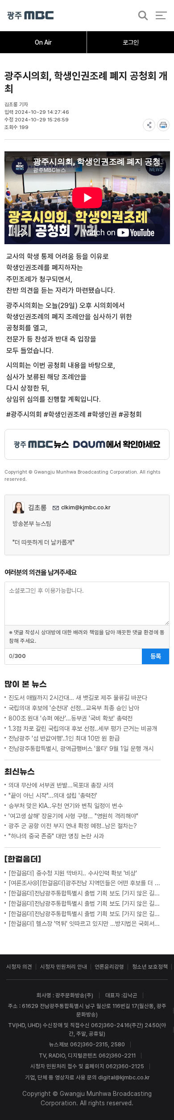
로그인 (131, 42)
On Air (43, 42)
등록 (155, 656)
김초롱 (37, 508)
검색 (140, 16)
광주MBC (30, 15)
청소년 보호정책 (150, 966)
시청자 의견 (19, 966)
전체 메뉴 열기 (161, 15)
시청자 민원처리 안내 (63, 966)
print (163, 125)
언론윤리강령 (109, 966)
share (149, 125)
